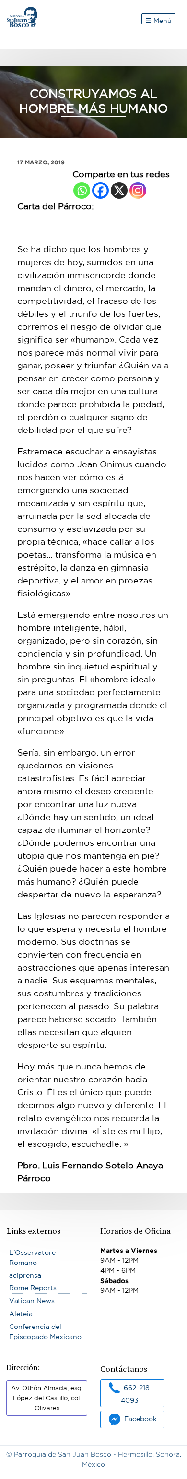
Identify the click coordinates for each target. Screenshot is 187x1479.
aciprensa (25, 1275)
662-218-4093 (136, 1393)
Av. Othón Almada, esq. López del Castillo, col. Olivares (47, 1398)
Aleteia (21, 1313)
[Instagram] (137, 190)
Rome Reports (33, 1288)
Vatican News (32, 1301)
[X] (119, 190)
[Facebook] (100, 190)
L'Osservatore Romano (32, 1257)
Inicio (16, 11)
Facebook (140, 1419)
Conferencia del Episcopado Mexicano (45, 1331)
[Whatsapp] (81, 190)
